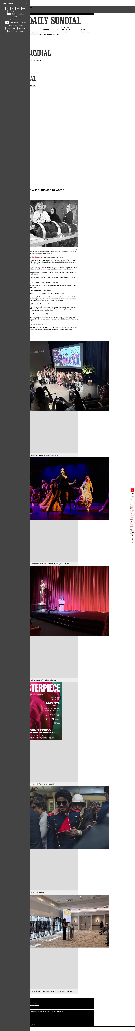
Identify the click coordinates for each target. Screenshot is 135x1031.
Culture (19, 8)
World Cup (15, 14)
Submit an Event (84, 32)
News (13, 8)
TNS (76, 249)
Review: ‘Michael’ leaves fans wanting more (30, 892)
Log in (38, 1025)
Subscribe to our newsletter (17, 25)
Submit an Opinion (48, 32)
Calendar (83, 29)
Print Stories (24, 22)
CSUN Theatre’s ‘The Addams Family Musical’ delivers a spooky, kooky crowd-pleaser (43, 564)
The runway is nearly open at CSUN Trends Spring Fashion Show (36, 784)
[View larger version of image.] (47, 223)
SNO (33, 1025)
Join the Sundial (22, 28)
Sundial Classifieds (12, 28)
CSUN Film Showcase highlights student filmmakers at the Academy (38, 680)
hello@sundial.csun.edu (68, 1011)
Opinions (46, 29)
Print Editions (55, 34)
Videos (66, 32)
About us (22, 31)
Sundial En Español (43, 34)
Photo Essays (66, 29)
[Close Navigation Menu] (26, 3)
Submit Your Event (14, 22)
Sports (12, 11)
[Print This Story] (132, 532)
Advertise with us (13, 31)
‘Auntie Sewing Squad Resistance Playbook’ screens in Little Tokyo (37, 455)
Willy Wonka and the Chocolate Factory (30, 257)
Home (8, 8)
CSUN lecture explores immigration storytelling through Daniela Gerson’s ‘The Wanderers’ (44, 991)
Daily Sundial (7, 3)
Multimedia (65, 27)
